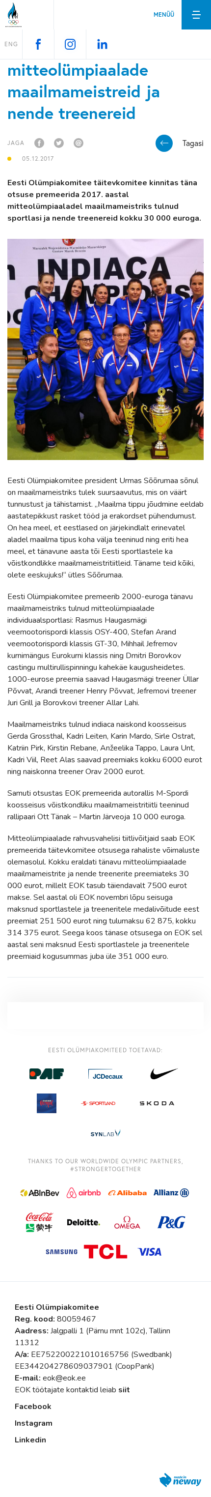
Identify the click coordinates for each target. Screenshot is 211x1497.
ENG (11, 44)
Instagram (34, 1423)
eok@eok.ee (64, 1378)
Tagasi (193, 143)
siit (124, 1389)
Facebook (33, 1406)
